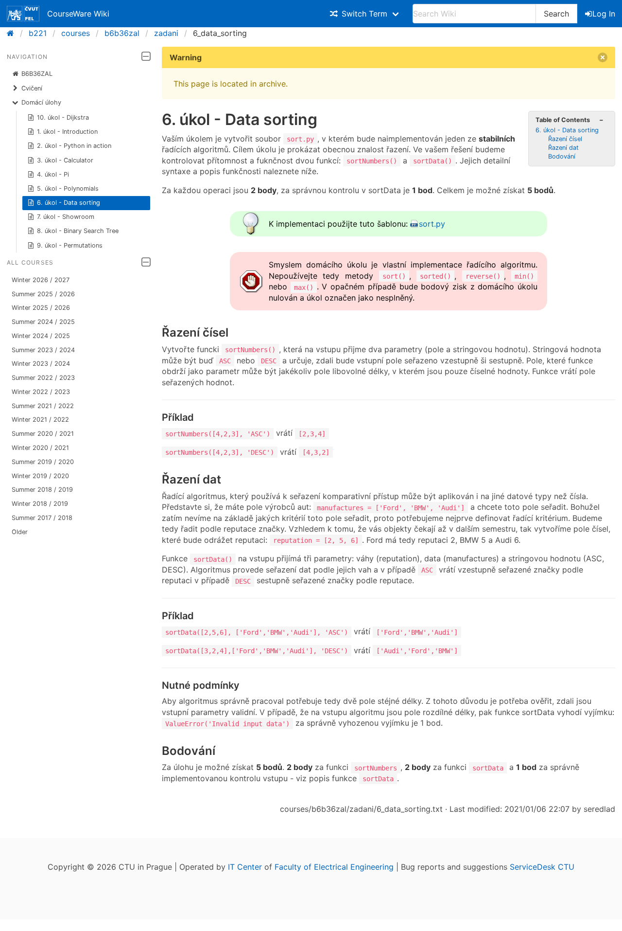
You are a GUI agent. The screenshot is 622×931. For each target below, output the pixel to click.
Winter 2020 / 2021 (40, 447)
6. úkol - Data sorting (68, 202)
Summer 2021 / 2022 (43, 406)
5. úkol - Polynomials (68, 188)
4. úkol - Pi (53, 174)
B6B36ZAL (36, 73)
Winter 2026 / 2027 (40, 280)
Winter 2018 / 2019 (40, 503)
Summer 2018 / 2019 (42, 489)
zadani (166, 33)
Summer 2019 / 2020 (43, 462)
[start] (13, 33)
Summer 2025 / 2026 (43, 294)
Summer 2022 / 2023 (43, 377)
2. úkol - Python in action (74, 145)
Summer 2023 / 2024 (43, 350)
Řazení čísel (565, 139)
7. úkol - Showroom (65, 216)
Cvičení (31, 88)
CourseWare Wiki (78, 13)
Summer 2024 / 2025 (43, 321)
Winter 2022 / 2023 (41, 391)
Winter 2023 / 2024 (41, 363)
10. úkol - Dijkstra (63, 117)
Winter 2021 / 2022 (40, 419)
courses (75, 33)
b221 (38, 33)
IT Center (245, 867)
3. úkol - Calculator (65, 160)
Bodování (561, 156)
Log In (603, 13)
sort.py (432, 224)
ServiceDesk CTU (542, 867)
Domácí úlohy (41, 102)
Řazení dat (563, 147)
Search (556, 13)
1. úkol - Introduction (67, 131)
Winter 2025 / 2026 (41, 307)
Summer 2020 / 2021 (43, 433)
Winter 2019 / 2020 (40, 476)
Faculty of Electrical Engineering (334, 867)
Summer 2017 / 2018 (42, 517)
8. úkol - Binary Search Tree (78, 230)
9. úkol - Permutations (70, 245)
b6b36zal (121, 33)
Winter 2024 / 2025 (41, 336)
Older (20, 532)
